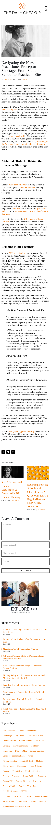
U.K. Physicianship (10, 792)
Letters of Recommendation (14, 757)
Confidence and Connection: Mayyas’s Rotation (24, 692)
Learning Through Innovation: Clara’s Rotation (24, 685)
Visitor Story (22, 802)
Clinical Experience (35, 736)
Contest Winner (25, 741)
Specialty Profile (9, 787)
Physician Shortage (32, 772)
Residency (42, 777)
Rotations (37, 782)
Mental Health (8, 767)
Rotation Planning (23, 782)
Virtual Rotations (41, 797)
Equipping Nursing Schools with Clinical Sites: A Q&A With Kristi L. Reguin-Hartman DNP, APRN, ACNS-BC (24, 495)
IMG (17, 751)
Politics (6, 777)
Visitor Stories (8, 802)
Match (30, 757)
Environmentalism (20, 746)
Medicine (39, 762)
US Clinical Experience (12, 797)
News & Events (36, 767)
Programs (15, 777)
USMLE (28, 797)
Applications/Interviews (27, 731)
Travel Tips (31, 787)
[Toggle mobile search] (46, 9)
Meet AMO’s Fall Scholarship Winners (20, 649)
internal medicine (37, 751)
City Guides (19, 736)
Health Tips (7, 751)
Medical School (27, 762)
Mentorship (21, 767)
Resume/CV (8, 782)
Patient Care (17, 772)
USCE (24, 792)
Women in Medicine (38, 802)
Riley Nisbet (7, 79)
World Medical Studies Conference (16, 807)
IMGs (24, 751)
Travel (21, 787)
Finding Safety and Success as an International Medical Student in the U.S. (24, 677)
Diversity (6, 746)
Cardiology (7, 736)
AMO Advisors (9, 731)
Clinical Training (9, 741)
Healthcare (35, 746)
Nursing (25, 79)
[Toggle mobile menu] (46, 7)
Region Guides (28, 777)
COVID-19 (39, 741)
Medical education (10, 762)
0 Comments (26, 510)
